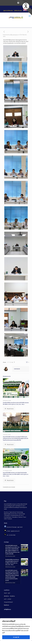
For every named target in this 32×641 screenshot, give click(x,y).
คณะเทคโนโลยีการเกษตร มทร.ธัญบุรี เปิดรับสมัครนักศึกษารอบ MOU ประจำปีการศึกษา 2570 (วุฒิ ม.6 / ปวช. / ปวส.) (16, 474)
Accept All (16, 637)
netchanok (15, 35)
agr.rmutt (19, 527)
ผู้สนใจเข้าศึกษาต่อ (8, 10)
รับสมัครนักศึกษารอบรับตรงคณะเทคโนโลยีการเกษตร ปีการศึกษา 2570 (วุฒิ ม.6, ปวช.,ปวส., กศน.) (16, 403)
